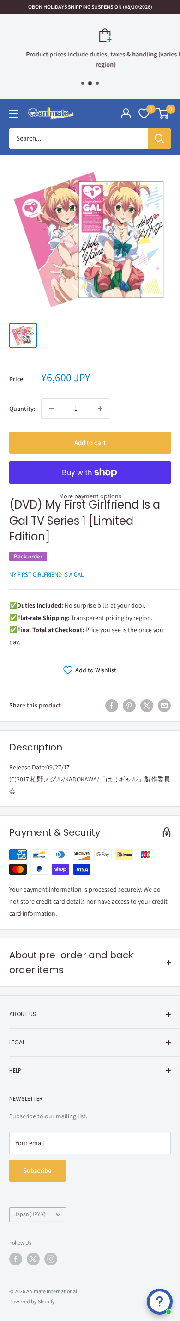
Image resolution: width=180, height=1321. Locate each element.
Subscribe (37, 1170)
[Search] (159, 138)
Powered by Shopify (32, 1301)
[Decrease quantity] (51, 408)
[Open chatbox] (160, 1302)
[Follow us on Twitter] (33, 1259)
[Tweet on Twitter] (146, 705)
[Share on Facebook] (111, 705)
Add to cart (90, 442)
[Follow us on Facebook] (15, 1259)
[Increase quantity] (100, 408)
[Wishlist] (144, 113)
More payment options (90, 496)
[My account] (126, 113)
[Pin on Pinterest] (129, 705)
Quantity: (22, 408)
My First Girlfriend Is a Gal (46, 574)
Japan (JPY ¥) (30, 1213)
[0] (163, 113)
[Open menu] (13, 114)
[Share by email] (164, 705)
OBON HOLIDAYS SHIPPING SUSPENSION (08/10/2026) (90, 6)
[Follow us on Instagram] (50, 1259)
